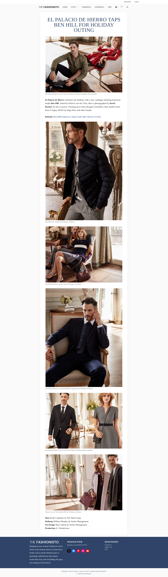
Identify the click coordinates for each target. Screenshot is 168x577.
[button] (122, 7)
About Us (108, 547)
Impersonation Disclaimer (98, 571)
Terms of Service (84, 571)
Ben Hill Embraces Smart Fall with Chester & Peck (77, 117)
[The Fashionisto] (49, 7)
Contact (108, 545)
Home (65, 7)
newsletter (82, 545)
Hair (109, 7)
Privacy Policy (73, 571)
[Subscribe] (116, 7)
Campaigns (86, 7)
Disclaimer (65, 571)
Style (73, 7)
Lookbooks (99, 7)
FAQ (106, 549)
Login (136, 2)
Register (127, 2)
